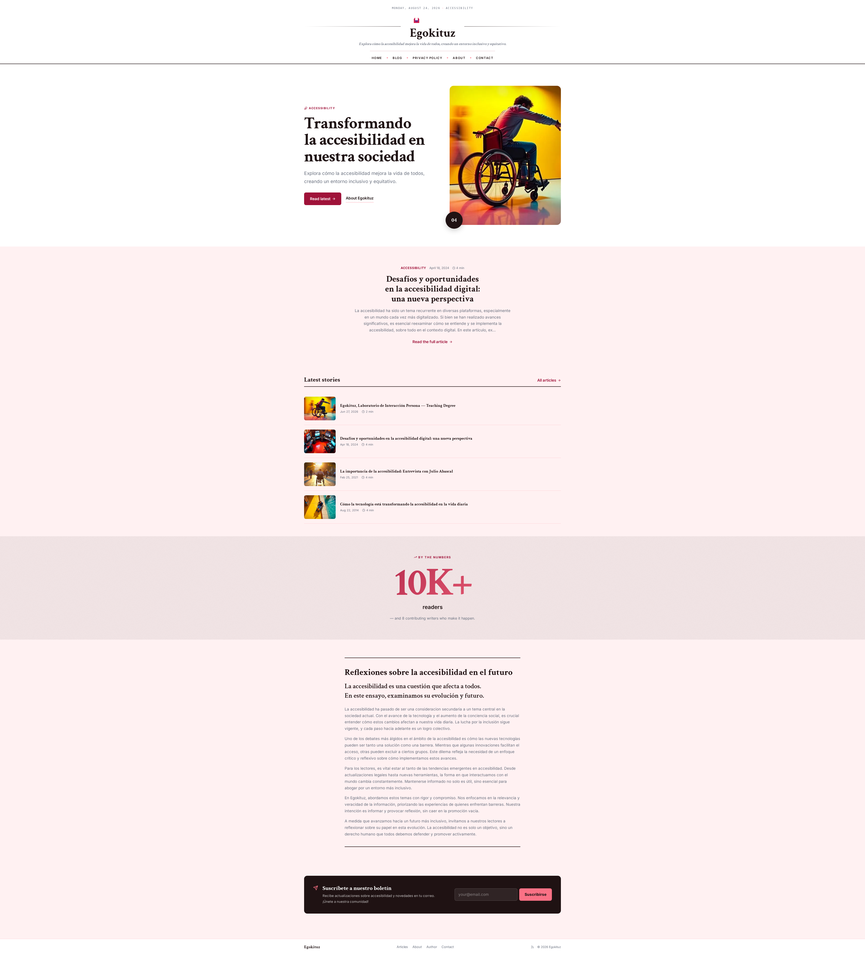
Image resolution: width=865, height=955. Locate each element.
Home (377, 58)
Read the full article (430, 341)
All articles (546, 380)
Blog (397, 58)
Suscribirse (535, 894)
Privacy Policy (427, 58)
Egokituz (312, 947)
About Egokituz (360, 198)
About (459, 58)
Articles (402, 947)
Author (431, 947)
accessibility (413, 268)
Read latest (320, 199)
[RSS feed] (532, 947)
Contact (484, 58)
